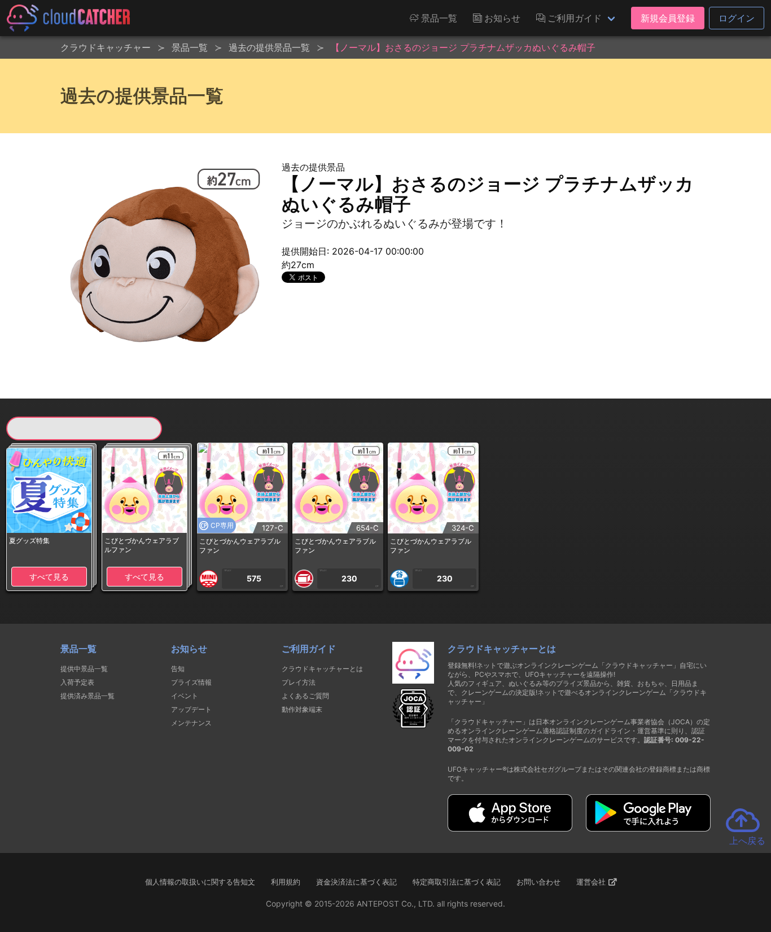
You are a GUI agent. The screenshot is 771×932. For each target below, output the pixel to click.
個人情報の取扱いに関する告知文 (200, 881)
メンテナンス (191, 723)
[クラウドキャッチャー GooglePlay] (648, 828)
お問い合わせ (538, 881)
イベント (184, 696)
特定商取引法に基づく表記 (457, 881)
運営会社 (592, 881)
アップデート (191, 709)
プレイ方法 (299, 682)
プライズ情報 (191, 682)
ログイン (737, 18)
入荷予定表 (77, 682)
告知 (178, 668)
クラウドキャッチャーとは (322, 668)
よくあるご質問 (305, 696)
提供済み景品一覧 (87, 696)
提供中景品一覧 (84, 668)
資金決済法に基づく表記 (356, 881)
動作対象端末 (302, 709)
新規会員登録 (668, 18)
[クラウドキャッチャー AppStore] (510, 828)
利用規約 (285, 881)
